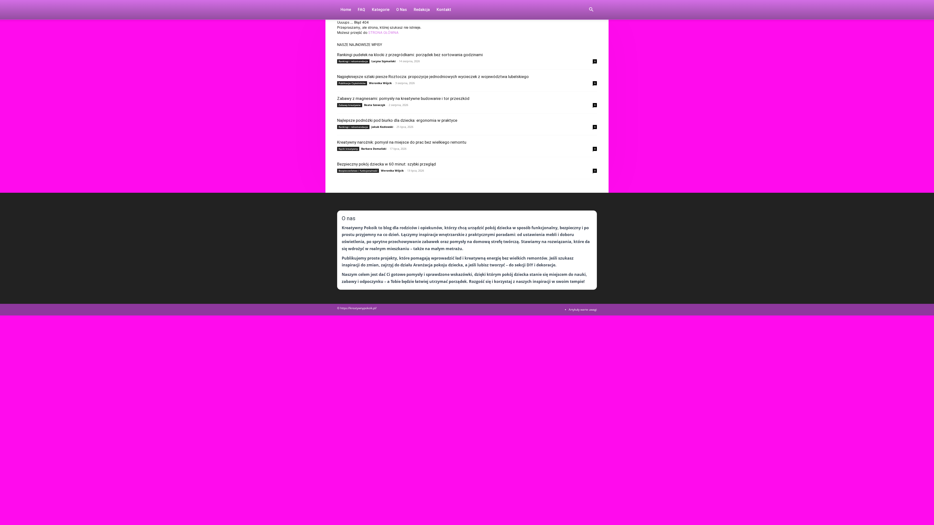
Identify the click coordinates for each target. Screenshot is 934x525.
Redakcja (422, 9)
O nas (401, 9)
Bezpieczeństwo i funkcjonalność (358, 170)
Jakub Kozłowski (382, 127)
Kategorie (380, 9)
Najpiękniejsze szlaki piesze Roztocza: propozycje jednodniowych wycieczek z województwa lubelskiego (433, 76)
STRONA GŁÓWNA (383, 32)
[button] (591, 10)
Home (346, 9)
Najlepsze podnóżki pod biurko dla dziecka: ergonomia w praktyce (397, 120)
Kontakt (444, 9)
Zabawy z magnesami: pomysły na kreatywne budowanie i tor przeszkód (403, 98)
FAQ (361, 9)
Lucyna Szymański (383, 61)
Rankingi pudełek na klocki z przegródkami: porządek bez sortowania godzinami (410, 54)
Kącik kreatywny (348, 148)
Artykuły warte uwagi (583, 309)
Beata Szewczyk (374, 105)
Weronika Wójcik (380, 83)
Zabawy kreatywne (350, 105)
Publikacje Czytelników (352, 83)
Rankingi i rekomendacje (353, 61)
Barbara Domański (373, 148)
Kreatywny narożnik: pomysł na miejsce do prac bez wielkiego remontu (401, 142)
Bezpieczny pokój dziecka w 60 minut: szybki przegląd (386, 164)
